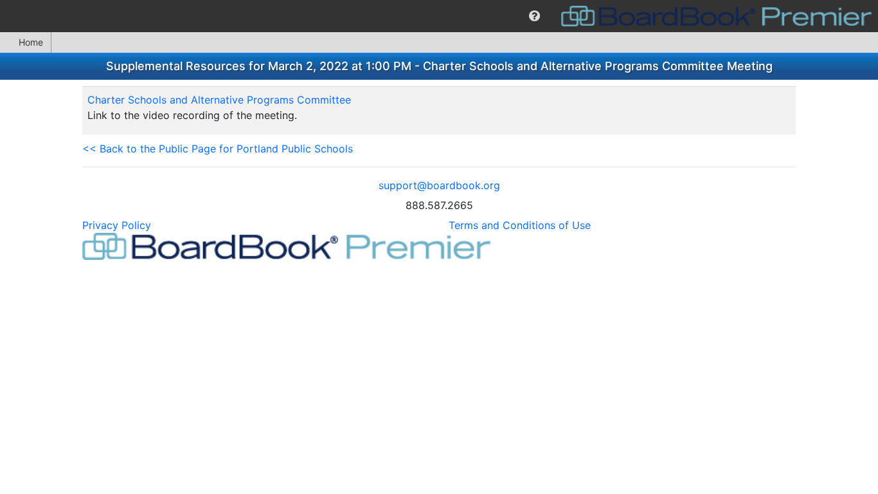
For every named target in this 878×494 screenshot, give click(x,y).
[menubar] (439, 16)
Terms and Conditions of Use (520, 225)
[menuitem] (534, 16)
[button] (534, 16)
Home (31, 42)
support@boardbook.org (439, 185)
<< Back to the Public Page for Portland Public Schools (217, 148)
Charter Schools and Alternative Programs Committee (219, 99)
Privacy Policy (116, 225)
